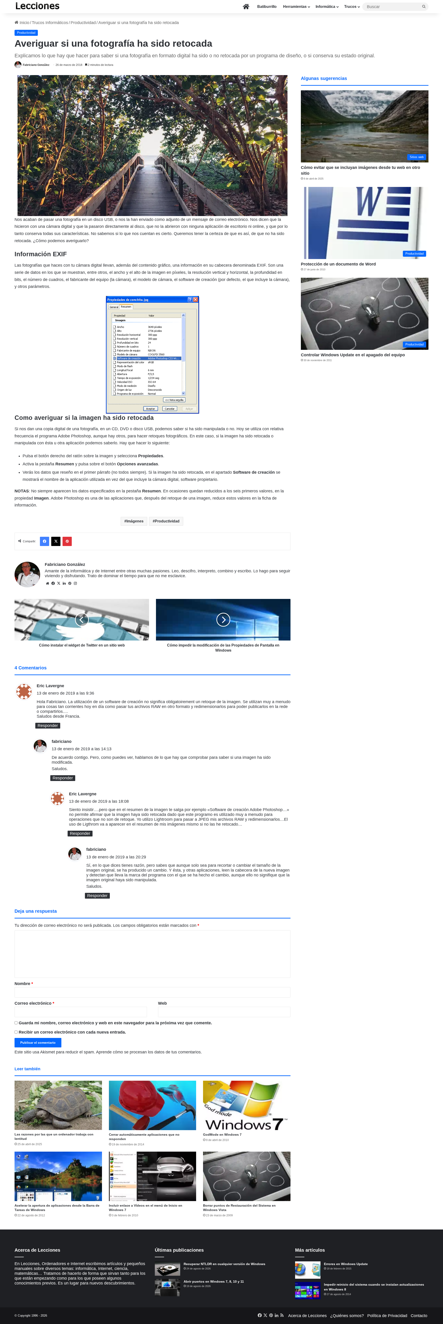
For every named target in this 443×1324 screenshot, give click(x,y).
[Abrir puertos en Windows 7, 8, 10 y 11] (167, 1287)
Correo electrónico (34, 1003)
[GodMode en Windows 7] (246, 1105)
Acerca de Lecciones (307, 1315)
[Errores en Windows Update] (307, 1270)
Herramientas (295, 7)
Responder (48, 725)
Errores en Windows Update (346, 1264)
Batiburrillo (267, 7)
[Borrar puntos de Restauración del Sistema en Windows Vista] (246, 1176)
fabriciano (62, 741)
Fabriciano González (36, 65)
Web (162, 1003)
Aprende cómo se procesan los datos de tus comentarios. (149, 1052)
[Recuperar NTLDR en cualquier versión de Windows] (167, 1268)
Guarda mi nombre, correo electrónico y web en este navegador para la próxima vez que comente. (115, 1023)
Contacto (419, 1315)
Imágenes (135, 521)
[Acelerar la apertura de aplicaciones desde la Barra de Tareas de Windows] (58, 1176)
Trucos (350, 7)
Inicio (23, 22)
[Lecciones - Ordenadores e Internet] (38, 6)
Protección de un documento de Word (338, 264)
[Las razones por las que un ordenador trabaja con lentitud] (58, 1105)
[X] (58, 583)
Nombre (24, 983)
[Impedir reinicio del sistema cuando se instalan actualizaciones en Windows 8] (307, 1290)
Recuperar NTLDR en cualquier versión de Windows (224, 1264)
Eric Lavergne (50, 685)
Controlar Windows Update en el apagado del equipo (353, 355)
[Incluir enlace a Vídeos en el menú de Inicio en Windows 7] (152, 1176)
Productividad (83, 22)
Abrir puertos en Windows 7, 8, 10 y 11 (214, 1281)
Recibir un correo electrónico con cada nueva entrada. (72, 1032)
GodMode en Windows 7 (222, 1134)
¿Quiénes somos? (347, 1315)
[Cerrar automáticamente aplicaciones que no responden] (152, 1105)
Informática (325, 7)
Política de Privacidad (387, 1315)
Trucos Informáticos (50, 22)
